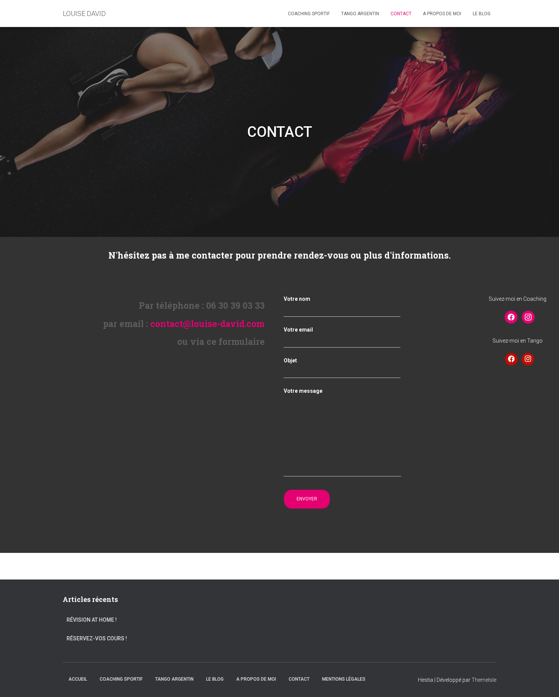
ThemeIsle (484, 680)
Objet (290, 360)
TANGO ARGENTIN (360, 13)
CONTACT (401, 13)
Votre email (298, 330)
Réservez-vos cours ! (97, 638)
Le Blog (482, 13)
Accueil (77, 679)
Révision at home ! (92, 620)
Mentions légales (343, 679)
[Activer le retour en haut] (544, 681)
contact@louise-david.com (207, 323)
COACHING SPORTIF (309, 13)
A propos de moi (442, 13)
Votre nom (297, 299)
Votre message (303, 391)
